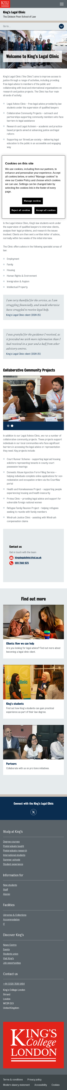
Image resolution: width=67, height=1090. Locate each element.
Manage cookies (32, 201)
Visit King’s (8, 958)
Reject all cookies (21, 210)
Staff (5, 889)
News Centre (10, 945)
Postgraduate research (15, 850)
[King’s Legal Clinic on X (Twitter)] (33, 812)
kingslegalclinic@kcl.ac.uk (28, 557)
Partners (11, 764)
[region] (33, 187)
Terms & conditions (13, 1079)
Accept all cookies (46, 210)
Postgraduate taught (13, 846)
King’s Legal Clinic (14, 12)
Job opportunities (12, 963)
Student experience (13, 864)
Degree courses (11, 841)
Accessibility (40, 1085)
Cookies (56, 1085)
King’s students (15, 704)
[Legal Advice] (33, 622)
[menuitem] (33, 842)
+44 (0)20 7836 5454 (14, 984)
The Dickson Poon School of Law (19, 17)
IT (4, 924)
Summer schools (11, 859)
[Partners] (33, 742)
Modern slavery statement (16, 1085)
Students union (10, 954)
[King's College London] (33, 1042)
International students (14, 855)
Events (6, 949)
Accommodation (11, 919)
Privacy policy (34, 1079)
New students (10, 885)
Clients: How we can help (20, 643)
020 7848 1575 (22, 563)
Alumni (6, 894)
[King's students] (33, 682)
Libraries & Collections (14, 915)
